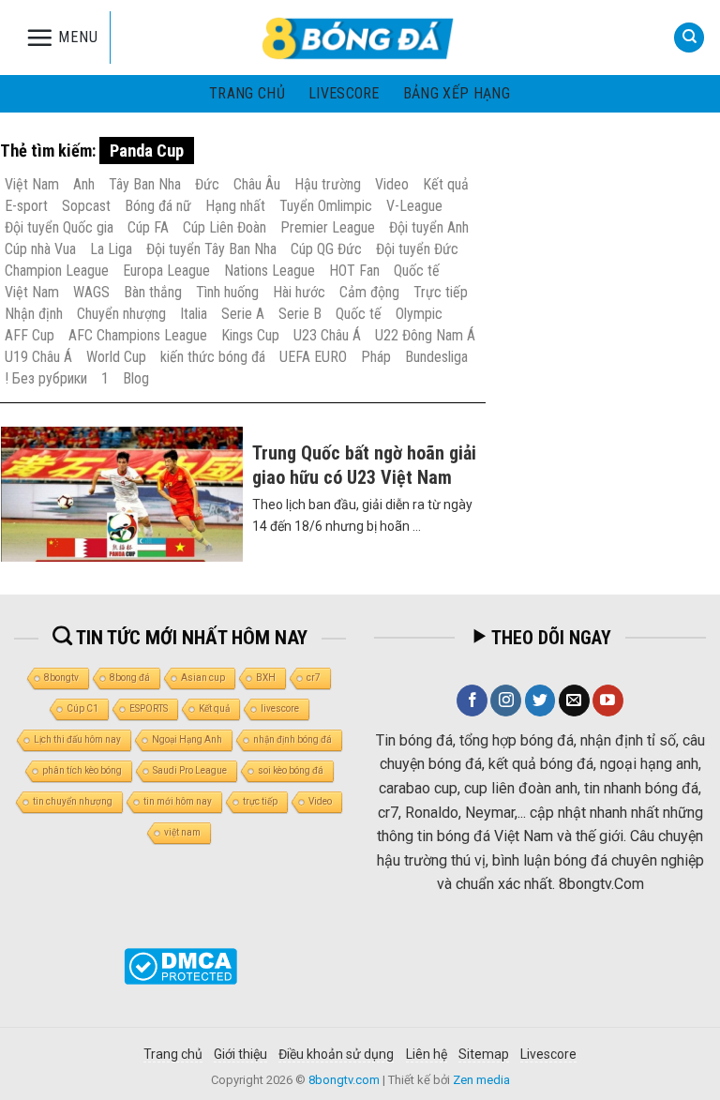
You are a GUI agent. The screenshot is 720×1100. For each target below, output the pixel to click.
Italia (193, 314)
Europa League (166, 270)
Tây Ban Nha (145, 184)
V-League (414, 206)
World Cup (116, 357)
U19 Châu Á (38, 357)
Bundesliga (436, 357)
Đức (207, 184)
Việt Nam (32, 184)
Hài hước (299, 292)
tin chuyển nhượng (72, 801)
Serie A (242, 314)
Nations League (269, 270)
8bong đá (130, 677)
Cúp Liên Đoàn (224, 227)
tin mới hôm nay (177, 801)
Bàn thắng (153, 292)
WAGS (91, 292)
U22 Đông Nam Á (425, 335)
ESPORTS (148, 708)
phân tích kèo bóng (82, 770)
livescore (344, 93)
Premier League (327, 227)
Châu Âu (256, 184)
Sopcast (86, 206)
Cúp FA (148, 227)
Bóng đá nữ (158, 206)
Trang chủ (247, 93)
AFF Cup (29, 335)
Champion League (57, 270)
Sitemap (483, 1054)
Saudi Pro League (190, 770)
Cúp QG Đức (326, 249)
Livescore (548, 1054)
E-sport (26, 206)
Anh (84, 184)
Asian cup (203, 677)
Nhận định (34, 314)
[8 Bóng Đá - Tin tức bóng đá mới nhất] (360, 37)
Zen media (481, 1080)
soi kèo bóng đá (290, 770)
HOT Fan (354, 270)
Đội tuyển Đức (417, 249)
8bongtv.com (344, 1080)
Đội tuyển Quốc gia (59, 227)
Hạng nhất (235, 206)
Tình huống (227, 292)
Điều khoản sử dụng (336, 1054)
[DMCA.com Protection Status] (180, 965)
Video (392, 184)
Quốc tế (417, 270)
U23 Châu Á (327, 335)
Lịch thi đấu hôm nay (77, 739)
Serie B (300, 314)
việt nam (182, 832)
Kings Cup (250, 335)
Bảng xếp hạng (456, 93)
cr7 (314, 677)
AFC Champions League (137, 335)
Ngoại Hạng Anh (187, 739)
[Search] (689, 38)
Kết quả (446, 184)
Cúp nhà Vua (40, 249)
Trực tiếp (440, 292)
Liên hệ (426, 1054)
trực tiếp (260, 801)
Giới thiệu (240, 1054)
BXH (266, 677)
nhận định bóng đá (292, 739)
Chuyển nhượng (121, 314)
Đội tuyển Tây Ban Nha (211, 249)
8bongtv (61, 677)
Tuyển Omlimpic (325, 206)
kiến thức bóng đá (212, 357)
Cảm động (369, 292)
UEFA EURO (313, 357)
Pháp (376, 357)
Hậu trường (327, 184)
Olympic (419, 314)
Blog (136, 378)
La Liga (111, 249)
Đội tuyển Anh (429, 227)
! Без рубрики (46, 378)
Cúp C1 (82, 708)
